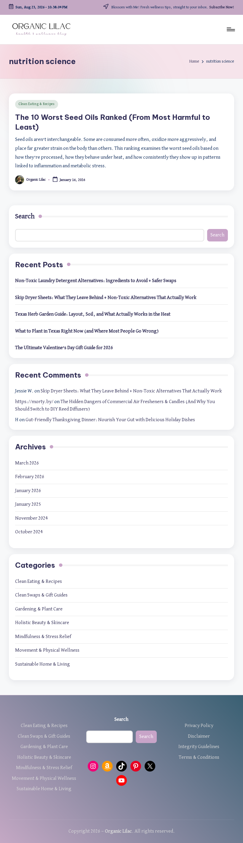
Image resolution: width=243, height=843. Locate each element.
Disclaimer (199, 736)
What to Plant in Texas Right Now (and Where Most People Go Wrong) (87, 331)
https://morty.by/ (34, 401)
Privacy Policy (199, 725)
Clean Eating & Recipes (37, 104)
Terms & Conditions (199, 757)
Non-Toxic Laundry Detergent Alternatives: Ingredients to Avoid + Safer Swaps (95, 280)
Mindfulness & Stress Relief (43, 636)
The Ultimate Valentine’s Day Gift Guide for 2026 (64, 347)
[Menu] (230, 29)
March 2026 (27, 463)
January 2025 (28, 504)
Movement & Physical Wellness (47, 650)
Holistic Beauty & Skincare (42, 622)
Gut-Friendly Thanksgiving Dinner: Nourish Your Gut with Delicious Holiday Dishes (110, 419)
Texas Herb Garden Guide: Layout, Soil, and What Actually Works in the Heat (92, 314)
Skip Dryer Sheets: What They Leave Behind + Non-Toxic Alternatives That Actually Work (105, 297)
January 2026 (28, 490)
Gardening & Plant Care (39, 609)
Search (25, 216)
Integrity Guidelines (198, 746)
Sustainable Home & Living (42, 664)
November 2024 (31, 518)
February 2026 (29, 476)
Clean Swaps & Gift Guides (41, 595)
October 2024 (29, 532)
